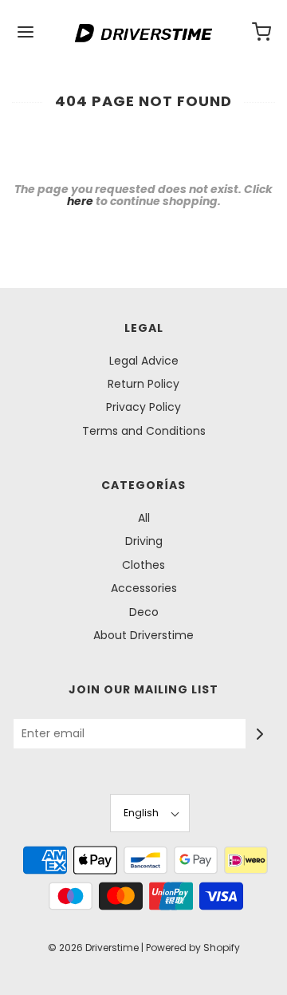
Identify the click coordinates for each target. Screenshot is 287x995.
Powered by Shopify (193, 947)
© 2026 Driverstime (93, 947)
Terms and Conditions (144, 431)
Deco (144, 612)
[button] (150, 812)
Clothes (143, 565)
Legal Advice (144, 361)
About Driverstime (143, 635)
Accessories (144, 588)
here (80, 201)
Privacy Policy (143, 407)
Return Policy (143, 384)
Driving (144, 541)
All (144, 518)
